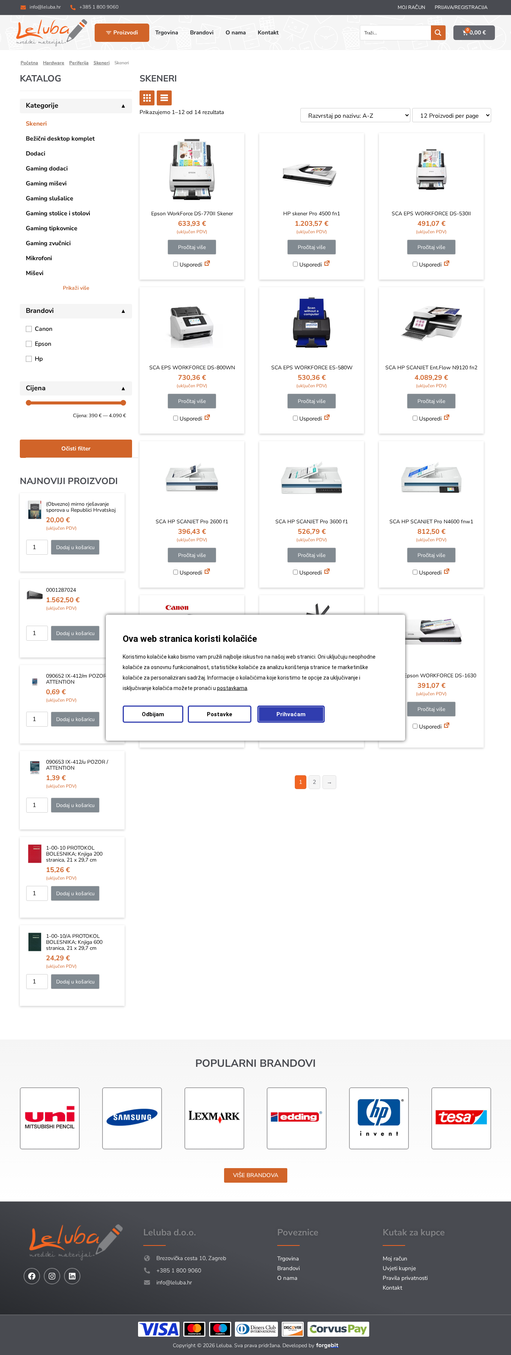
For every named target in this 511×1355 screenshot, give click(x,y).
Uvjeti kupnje (399, 1268)
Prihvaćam (291, 714)
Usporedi (190, 265)
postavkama (232, 688)
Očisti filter (76, 448)
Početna (29, 63)
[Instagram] (52, 1276)
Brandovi (288, 1268)
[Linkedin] (72, 1276)
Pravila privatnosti (405, 1278)
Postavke (219, 714)
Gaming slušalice (49, 198)
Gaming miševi (46, 183)
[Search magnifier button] (438, 32)
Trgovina (288, 1258)
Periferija (79, 63)
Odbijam (153, 714)
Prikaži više (76, 288)
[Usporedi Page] (207, 264)
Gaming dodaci (47, 168)
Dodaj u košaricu (75, 547)
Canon (43, 329)
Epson (43, 344)
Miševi (34, 273)
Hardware (53, 63)
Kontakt (392, 1287)
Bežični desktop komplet (60, 139)
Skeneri (102, 63)
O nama (287, 1278)
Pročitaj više (192, 247)
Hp (39, 359)
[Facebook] (32, 1276)
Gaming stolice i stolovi (58, 213)
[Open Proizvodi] (108, 32)
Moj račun (411, 7)
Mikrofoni (39, 258)
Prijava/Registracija (461, 7)
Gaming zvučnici (48, 243)
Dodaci (35, 154)
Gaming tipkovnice (51, 228)
